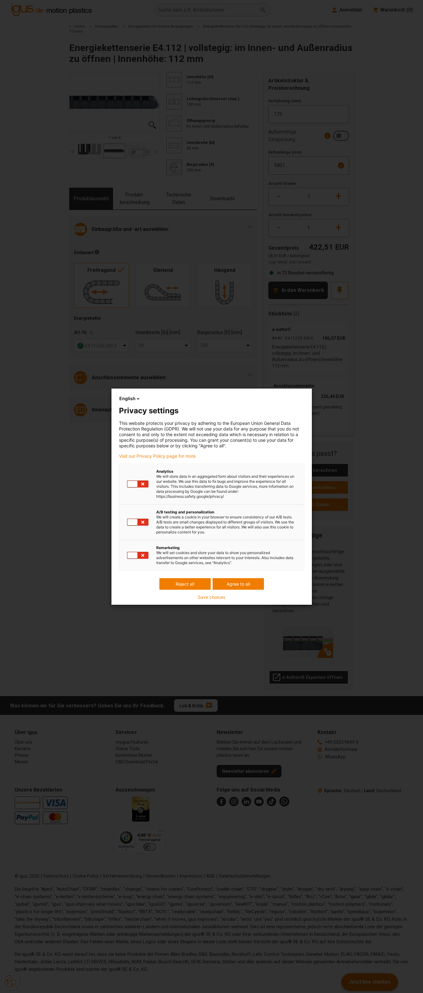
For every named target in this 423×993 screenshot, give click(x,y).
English (127, 398)
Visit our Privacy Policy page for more (157, 456)
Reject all (185, 584)
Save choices (211, 597)
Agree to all (238, 584)
